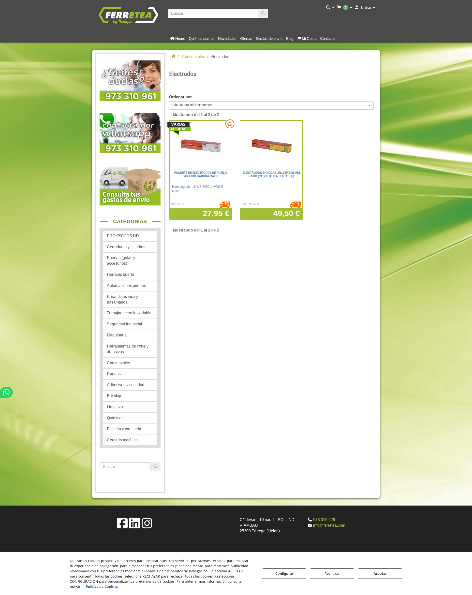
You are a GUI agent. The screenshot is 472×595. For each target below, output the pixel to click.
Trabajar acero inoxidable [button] (129, 313)
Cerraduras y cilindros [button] (126, 247)
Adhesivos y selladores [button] (127, 385)
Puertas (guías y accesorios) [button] (121, 260)
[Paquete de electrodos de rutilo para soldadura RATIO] (201, 145)
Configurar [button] (284, 573)
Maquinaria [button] (117, 335)
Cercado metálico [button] (122, 440)
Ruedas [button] (114, 374)
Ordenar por (180, 97)
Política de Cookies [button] (102, 586)
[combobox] (271, 105)
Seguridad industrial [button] (124, 324)
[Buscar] (263, 13)
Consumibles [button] (118, 363)
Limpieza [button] (115, 407)
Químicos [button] (115, 418)
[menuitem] (330, 8)
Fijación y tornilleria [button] (124, 429)
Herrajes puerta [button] (120, 274)
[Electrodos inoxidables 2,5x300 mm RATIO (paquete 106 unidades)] (271, 145)
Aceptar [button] (380, 573)
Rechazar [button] (332, 573)
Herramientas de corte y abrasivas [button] (127, 349)
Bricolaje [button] (114, 396)
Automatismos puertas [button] (126, 285)
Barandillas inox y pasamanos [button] (122, 299)
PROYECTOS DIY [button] (123, 236)
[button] (128, 14)
